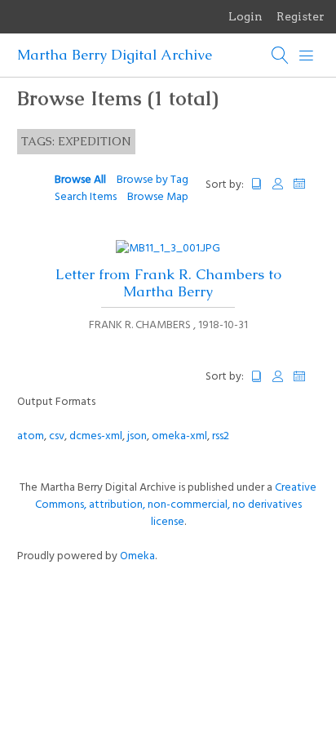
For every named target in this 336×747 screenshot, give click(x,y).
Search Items (86, 197)
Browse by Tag (152, 180)
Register (300, 16)
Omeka (137, 556)
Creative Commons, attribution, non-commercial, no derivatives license (176, 504)
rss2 (220, 436)
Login (245, 16)
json (137, 436)
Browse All (80, 180)
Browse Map (157, 197)
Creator (278, 184)
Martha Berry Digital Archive (114, 55)
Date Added (307, 184)
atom (30, 436)
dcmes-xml (95, 436)
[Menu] (307, 55)
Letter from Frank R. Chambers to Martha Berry (168, 282)
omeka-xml (179, 436)
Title (256, 184)
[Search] (280, 55)
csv (56, 436)
